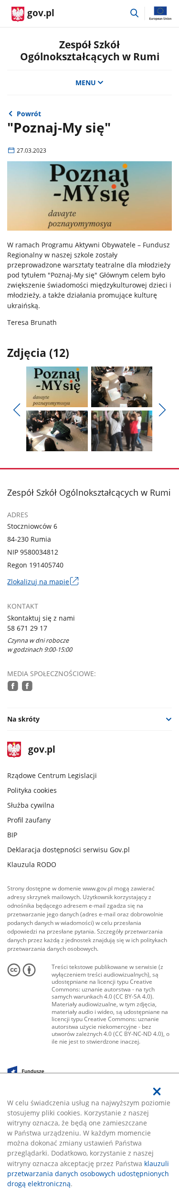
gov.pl (41, 750)
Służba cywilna (30, 805)
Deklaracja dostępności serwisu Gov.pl (68, 849)
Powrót (29, 113)
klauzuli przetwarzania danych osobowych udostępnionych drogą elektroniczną (88, 1173)
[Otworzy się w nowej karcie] (13, 685)
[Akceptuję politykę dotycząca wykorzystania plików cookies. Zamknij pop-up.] (157, 1091)
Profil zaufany (29, 819)
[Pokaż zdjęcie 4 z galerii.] (121, 431)
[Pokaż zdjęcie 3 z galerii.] (56, 431)
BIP (12, 834)
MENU (85, 82)
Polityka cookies (32, 790)
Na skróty (23, 718)
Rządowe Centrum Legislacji (52, 775)
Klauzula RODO (31, 864)
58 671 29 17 (27, 628)
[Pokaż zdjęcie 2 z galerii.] (121, 387)
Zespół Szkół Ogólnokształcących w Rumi (89, 50)
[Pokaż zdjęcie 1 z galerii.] (56, 387)
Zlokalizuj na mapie (42, 582)
